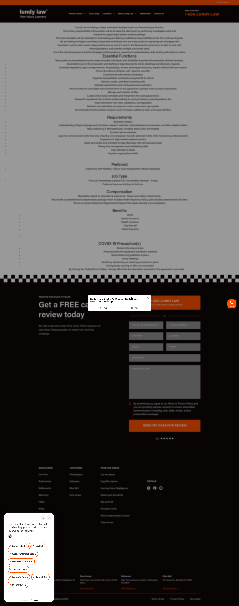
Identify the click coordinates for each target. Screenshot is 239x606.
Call (105, 308)
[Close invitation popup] (148, 298)
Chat (136, 308)
